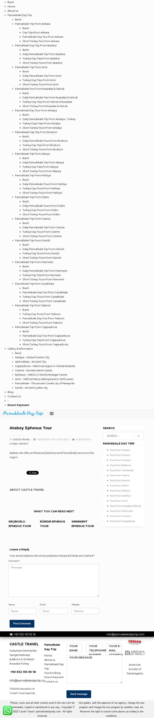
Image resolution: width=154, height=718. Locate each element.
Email (43, 604)
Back (11, 2)
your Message (80, 657)
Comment (14, 561)
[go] (138, 436)
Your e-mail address (116, 650)
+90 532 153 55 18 (25, 634)
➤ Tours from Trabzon (119, 516)
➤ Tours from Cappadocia (121, 521)
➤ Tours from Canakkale (120, 470)
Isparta (23, 443)
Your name (73, 648)
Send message (78, 694)
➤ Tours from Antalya (119, 460)
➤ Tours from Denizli (118, 480)
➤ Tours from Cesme (118, 475)
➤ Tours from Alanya (118, 449)
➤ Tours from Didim (118, 485)
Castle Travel (21, 439)
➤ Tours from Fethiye (118, 490)
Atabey (14, 443)
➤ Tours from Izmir (117, 500)
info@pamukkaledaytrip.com (125, 634)
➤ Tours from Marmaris (120, 510)
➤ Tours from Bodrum (119, 465)
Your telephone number (97, 650)
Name (12, 604)
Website (75, 604)
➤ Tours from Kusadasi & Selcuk (124, 505)
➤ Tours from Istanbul (119, 495)
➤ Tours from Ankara (118, 455)
